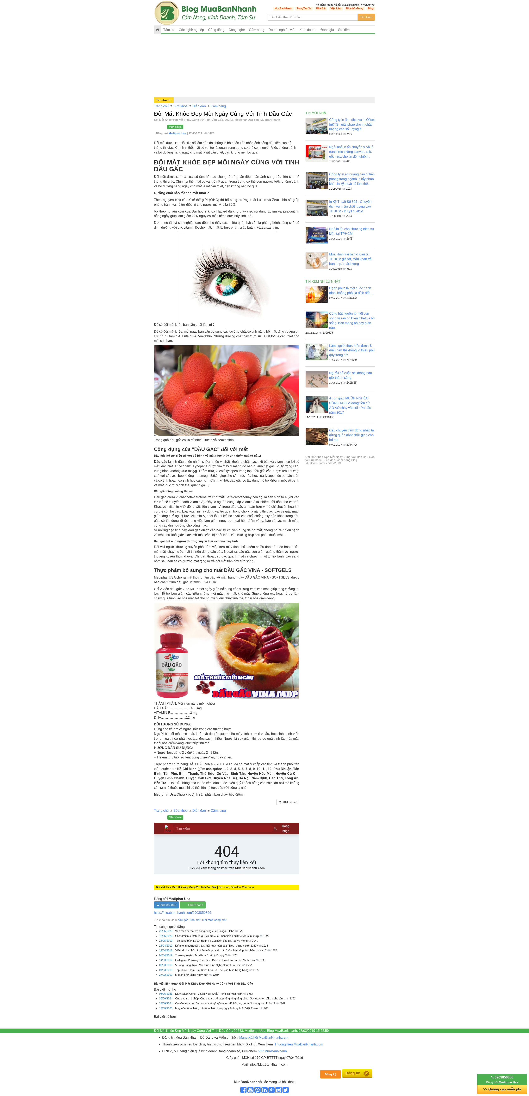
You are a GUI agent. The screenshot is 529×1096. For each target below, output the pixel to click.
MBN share (175, 126)
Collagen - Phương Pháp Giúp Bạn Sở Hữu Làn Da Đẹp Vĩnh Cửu (215, 960)
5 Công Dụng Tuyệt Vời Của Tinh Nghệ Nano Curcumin (208, 965)
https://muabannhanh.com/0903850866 (182, 912)
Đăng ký (330, 1074)
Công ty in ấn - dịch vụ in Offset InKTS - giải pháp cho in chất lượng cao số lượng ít (352, 124)
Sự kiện (344, 30)
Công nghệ (237, 30)
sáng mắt (220, 919)
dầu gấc (183, 919)
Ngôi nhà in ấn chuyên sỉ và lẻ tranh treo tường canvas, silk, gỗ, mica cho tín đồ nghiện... (351, 151)
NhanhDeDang (354, 8)
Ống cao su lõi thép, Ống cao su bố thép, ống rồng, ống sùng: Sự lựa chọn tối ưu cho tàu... (230, 998)
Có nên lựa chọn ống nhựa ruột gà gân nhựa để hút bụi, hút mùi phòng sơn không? (225, 1003)
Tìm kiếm (366, 17)
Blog (370, 8)
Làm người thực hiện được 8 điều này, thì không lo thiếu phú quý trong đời (352, 350)
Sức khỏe (180, 106)
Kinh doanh (307, 30)
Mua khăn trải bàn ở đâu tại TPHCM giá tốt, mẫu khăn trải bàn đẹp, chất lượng (350, 259)
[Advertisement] (264, 65)
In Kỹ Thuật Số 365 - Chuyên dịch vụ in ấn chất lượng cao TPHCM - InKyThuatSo (350, 206)
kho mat (195, 919)
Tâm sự (169, 30)
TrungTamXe (304, 8)
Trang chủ (161, 106)
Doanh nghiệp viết (281, 30)
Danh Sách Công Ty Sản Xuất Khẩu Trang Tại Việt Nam (209, 993)
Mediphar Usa (178, 133)
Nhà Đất (321, 8)
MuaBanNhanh (283, 8)
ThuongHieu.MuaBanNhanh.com (298, 1044)
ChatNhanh (195, 905)
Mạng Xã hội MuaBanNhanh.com (263, 1037)
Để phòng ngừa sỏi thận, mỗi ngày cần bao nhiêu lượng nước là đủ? (217, 945)
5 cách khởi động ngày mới (192, 974)
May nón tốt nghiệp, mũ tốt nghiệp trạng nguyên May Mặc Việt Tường (217, 1008)
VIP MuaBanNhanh (272, 1051)
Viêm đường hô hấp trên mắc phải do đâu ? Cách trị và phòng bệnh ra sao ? (221, 950)
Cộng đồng (216, 30)
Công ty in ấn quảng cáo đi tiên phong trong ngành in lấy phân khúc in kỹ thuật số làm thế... (352, 178)
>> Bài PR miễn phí (502, 1089)
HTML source (289, 802)
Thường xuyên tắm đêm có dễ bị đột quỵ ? (201, 955)
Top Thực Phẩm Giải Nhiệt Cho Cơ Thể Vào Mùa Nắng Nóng (212, 970)
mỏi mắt (207, 919)
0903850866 (167, 905)
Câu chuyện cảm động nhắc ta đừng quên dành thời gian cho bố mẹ (351, 435)
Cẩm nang (256, 30)
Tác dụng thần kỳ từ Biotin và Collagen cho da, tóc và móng (211, 940)
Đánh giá (327, 30)
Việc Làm (335, 8)
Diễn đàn (199, 106)
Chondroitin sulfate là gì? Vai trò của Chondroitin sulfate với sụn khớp (217, 936)
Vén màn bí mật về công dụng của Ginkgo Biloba (205, 931)
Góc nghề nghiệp (191, 30)
